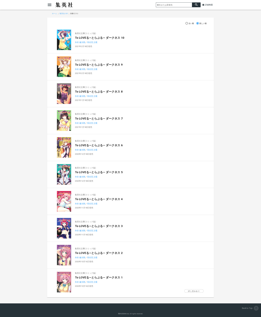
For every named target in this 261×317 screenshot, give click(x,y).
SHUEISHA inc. (124, 314)
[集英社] (64, 4)
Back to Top (250, 308)
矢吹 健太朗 (80, 42)
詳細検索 (209, 5)
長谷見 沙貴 (92, 42)
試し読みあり (194, 291)
